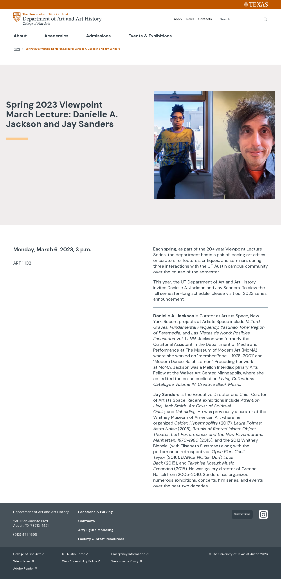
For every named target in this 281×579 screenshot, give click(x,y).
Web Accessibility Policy (79, 561)
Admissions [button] (98, 36)
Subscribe (242, 514)
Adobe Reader (23, 568)
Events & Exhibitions (150, 36)
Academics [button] (56, 36)
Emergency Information (128, 554)
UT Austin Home (73, 554)
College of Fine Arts (27, 554)
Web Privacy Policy (125, 561)
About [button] (20, 36)
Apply (178, 19)
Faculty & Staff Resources (101, 539)
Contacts (205, 19)
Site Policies (22, 561)
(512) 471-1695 (25, 534)
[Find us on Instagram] (263, 514)
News (190, 19)
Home (17, 48)
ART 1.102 (22, 263)
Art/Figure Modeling (95, 530)
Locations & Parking (95, 512)
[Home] (57, 18)
